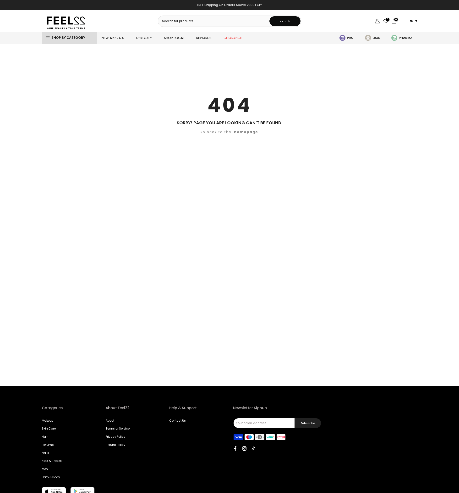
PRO (350, 37)
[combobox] (213, 21)
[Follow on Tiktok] (253, 448)
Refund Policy (115, 445)
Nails (45, 453)
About (110, 421)
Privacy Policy (115, 437)
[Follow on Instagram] (244, 448)
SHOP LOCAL (174, 37)
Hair (45, 437)
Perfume (48, 445)
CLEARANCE (233, 37)
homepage (246, 132)
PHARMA (405, 37)
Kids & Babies (52, 461)
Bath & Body (51, 477)
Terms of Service (118, 428)
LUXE (376, 37)
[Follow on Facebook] (235, 448)
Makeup (47, 421)
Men (45, 469)
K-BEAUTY (144, 37)
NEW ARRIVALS (113, 37)
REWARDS (204, 37)
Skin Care (49, 428)
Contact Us (177, 421)
